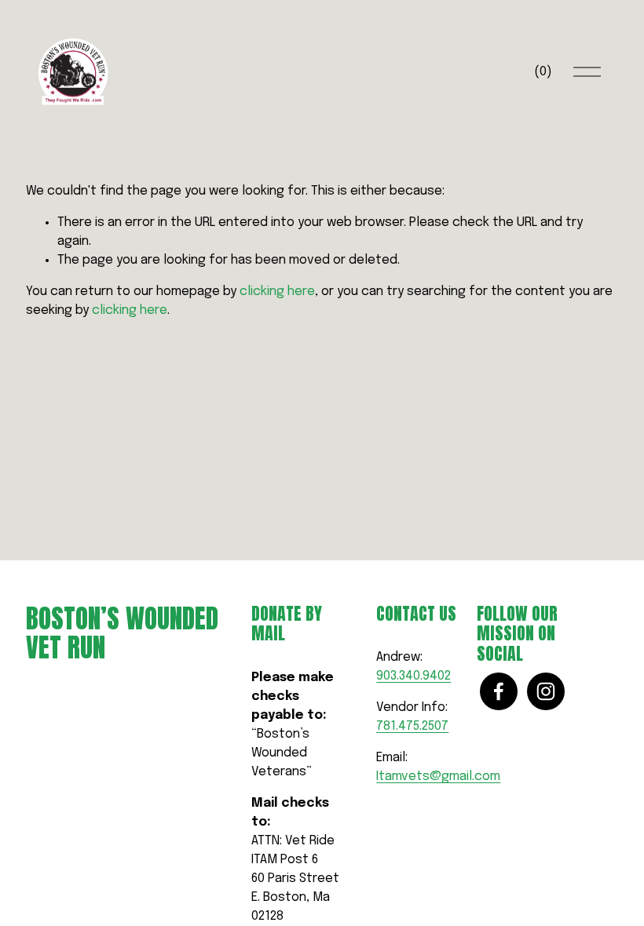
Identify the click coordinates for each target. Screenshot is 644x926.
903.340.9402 (413, 676)
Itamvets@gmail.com (438, 776)
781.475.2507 (412, 726)
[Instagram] (546, 691)
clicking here (277, 291)
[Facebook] (499, 691)
